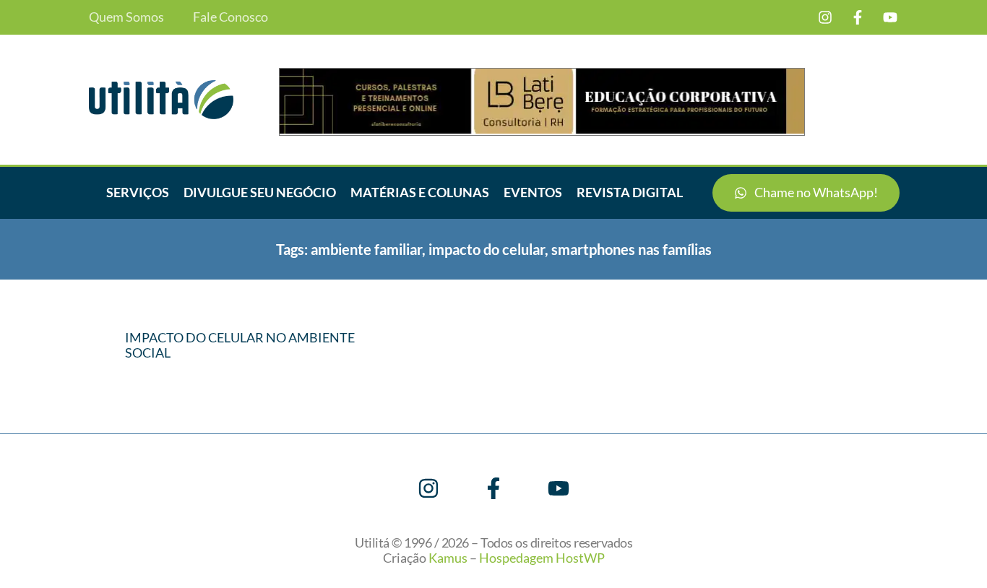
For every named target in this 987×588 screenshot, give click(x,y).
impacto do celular (486, 249)
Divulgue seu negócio (260, 192)
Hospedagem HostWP (542, 558)
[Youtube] (890, 17)
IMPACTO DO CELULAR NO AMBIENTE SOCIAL (240, 345)
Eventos (533, 192)
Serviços (137, 192)
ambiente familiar (366, 249)
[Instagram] (825, 17)
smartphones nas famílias (631, 249)
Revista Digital (630, 192)
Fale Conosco (230, 17)
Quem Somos (126, 17)
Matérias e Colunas (419, 192)
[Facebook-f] (857, 17)
